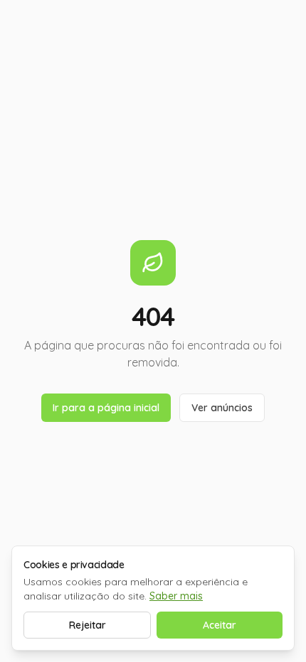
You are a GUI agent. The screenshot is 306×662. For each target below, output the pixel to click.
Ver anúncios (222, 407)
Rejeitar (87, 625)
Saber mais (176, 596)
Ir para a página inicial (106, 407)
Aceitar (219, 625)
